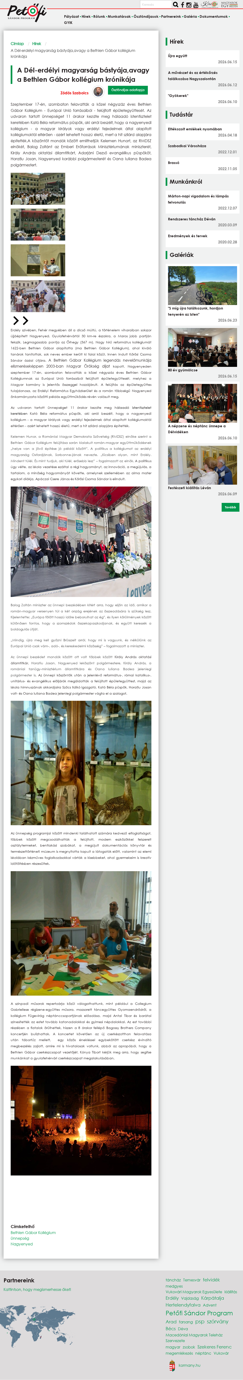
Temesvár (192, 1279)
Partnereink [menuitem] (171, 16)
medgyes (174, 1286)
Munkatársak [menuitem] (119, 16)
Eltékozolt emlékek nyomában (195, 129)
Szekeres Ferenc (214, 1346)
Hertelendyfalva (183, 1304)
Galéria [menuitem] (190, 16)
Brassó (173, 162)
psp (200, 1321)
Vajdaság (190, 1298)
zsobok (189, 1346)
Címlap (17, 43)
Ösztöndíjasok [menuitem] (146, 16)
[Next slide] (25, 321)
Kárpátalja (212, 1298)
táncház (173, 1279)
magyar (173, 1346)
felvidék (211, 1279)
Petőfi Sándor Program (199, 1312)
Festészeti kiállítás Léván (189, 488)
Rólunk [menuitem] (99, 16)
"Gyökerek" (178, 95)
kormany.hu (190, 1365)
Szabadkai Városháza (187, 146)
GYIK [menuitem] (68, 22)
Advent (209, 1305)
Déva (183, 1328)
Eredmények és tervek (187, 236)
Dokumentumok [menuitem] (214, 16)
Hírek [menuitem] (86, 16)
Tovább (230, 507)
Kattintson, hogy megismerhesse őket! (37, 1289)
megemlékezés (179, 1353)
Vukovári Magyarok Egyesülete (194, 1291)
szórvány (218, 1321)
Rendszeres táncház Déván (191, 219)
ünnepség (20, 1238)
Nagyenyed (22, 1243)
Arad (171, 1321)
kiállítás (230, 1291)
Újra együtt (177, 56)
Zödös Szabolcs (75, 93)
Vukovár (221, 1353)
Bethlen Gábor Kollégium (33, 1232)
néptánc (203, 1353)
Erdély (172, 1298)
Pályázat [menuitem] (71, 16)
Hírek (36, 43)
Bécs (171, 1328)
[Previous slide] (15, 321)
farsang (186, 1321)
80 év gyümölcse (183, 370)
